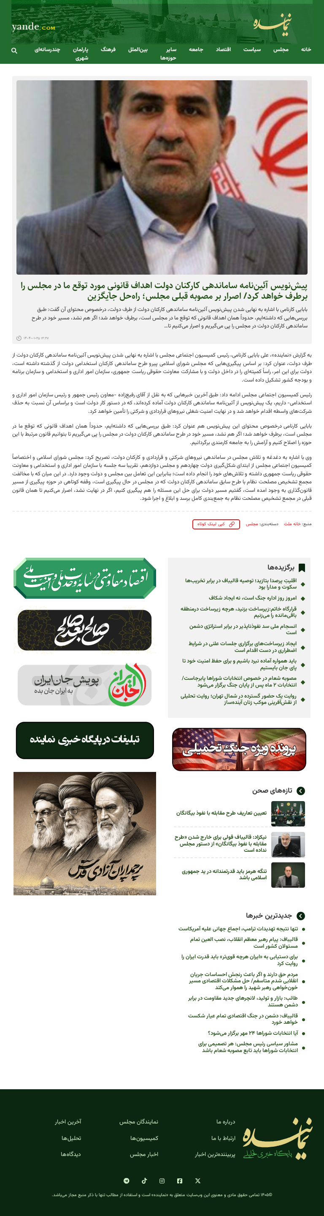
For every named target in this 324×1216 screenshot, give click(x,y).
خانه (306, 50)
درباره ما (225, 1122)
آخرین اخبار (68, 1122)
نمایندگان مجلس (138, 1122)
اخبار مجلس (144, 1155)
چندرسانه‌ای (47, 50)
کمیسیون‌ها (144, 1138)
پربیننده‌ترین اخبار (215, 1155)
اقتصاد (223, 50)
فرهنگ (108, 50)
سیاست (252, 50)
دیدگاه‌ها (71, 1155)
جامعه (196, 50)
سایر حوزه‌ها (168, 54)
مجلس (281, 50)
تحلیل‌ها (71, 1138)
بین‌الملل (138, 50)
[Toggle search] (14, 51)
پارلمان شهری (80, 54)
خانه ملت (292, 524)
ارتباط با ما (223, 1138)
